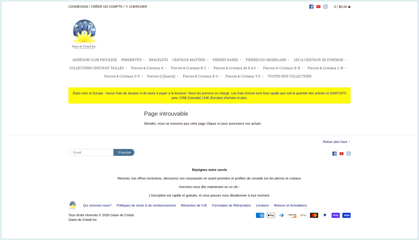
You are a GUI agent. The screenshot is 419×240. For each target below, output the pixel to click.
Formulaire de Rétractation (231, 205)
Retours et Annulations (290, 205)
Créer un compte (107, 6)
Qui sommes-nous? (97, 205)
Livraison (263, 205)
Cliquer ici (213, 123)
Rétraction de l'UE (194, 205)
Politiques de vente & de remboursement (146, 205)
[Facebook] (311, 6)
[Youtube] (318, 6)
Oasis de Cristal (122, 215)
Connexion (78, 6)
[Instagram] (325, 6)
